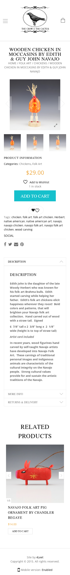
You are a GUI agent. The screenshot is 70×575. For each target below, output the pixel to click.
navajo (57, 221)
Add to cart (35, 196)
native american (14, 221)
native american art (39, 221)
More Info (15, 394)
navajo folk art (33, 225)
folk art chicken (43, 217)
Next (62, 103)
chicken (16, 217)
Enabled (47, 570)
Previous (8, 103)
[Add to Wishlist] (36, 210)
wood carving (23, 229)
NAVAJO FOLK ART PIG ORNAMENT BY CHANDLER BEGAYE (31, 512)
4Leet (39, 557)
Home (12, 63)
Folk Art (25, 63)
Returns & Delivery (23, 402)
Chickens (40, 63)
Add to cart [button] (20, 531)
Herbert (59, 217)
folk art (27, 217)
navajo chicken (13, 225)
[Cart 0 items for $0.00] (61, 21)
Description (17, 261)
